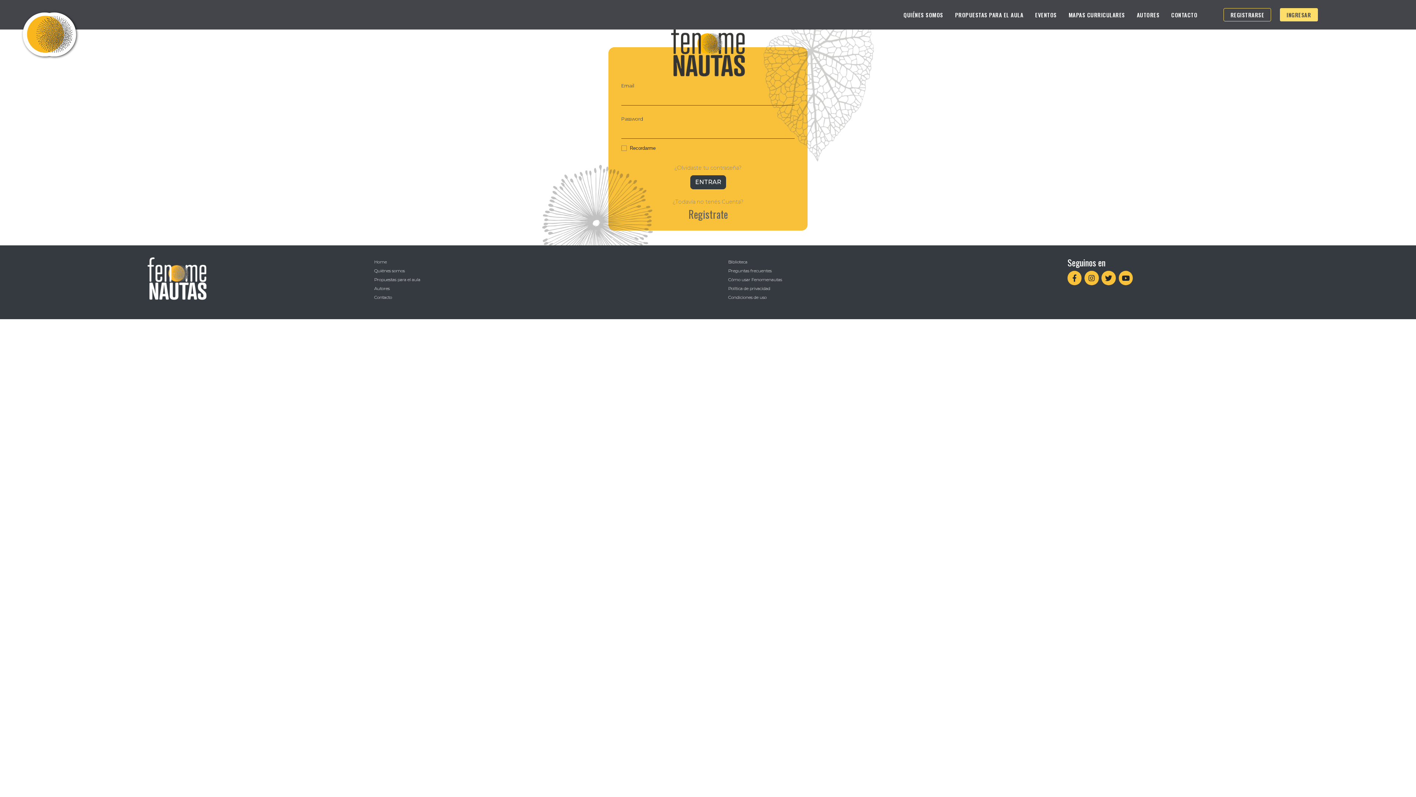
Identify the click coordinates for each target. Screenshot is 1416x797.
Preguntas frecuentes (750, 270)
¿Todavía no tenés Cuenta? (708, 202)
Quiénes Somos (923, 15)
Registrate (708, 214)
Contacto (1184, 15)
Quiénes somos (389, 270)
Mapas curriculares (1097, 15)
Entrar (708, 182)
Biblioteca (737, 262)
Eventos (1046, 15)
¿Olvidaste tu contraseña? (708, 168)
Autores (1148, 15)
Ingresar (1299, 15)
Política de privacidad (749, 288)
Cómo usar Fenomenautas (755, 279)
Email (627, 86)
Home (380, 262)
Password (632, 119)
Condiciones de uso (747, 297)
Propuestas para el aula (989, 15)
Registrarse (1247, 15)
